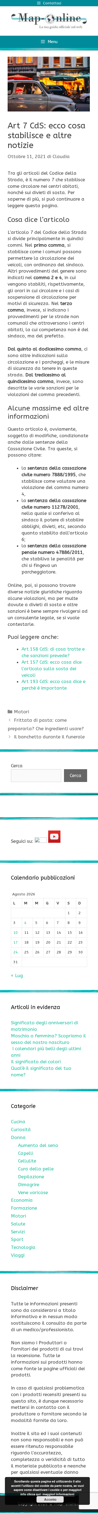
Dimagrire (28, 1184)
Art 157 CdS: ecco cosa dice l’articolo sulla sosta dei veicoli (52, 668)
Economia (22, 1200)
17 (15, 942)
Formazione (24, 1208)
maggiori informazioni (58, 1494)
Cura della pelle (36, 1168)
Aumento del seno (38, 1145)
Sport (17, 1239)
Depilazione (31, 1176)
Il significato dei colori (36, 1061)
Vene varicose (33, 1192)
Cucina (18, 1121)
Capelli (25, 1153)
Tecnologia (23, 1247)
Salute (18, 1224)
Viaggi (17, 1255)
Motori (21, 711)
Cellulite (27, 1161)
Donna (18, 1137)
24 (15, 952)
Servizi (18, 1231)
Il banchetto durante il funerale (49, 736)
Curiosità (21, 1129)
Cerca (17, 765)
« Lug (17, 975)
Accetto (50, 1499)
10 (15, 932)
